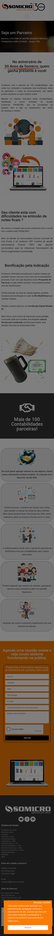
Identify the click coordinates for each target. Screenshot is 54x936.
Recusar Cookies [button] (42, 902)
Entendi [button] (28, 928)
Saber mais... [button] (13, 921)
